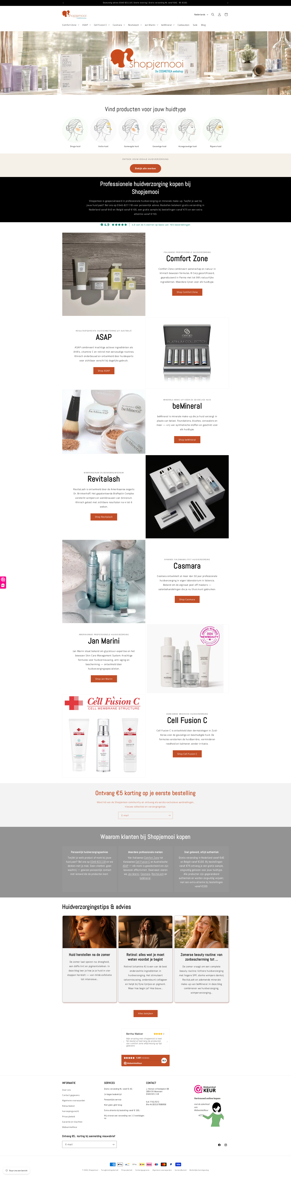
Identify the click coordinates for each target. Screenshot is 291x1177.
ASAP (85, 24)
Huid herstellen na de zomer (89, 954)
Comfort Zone (69, 24)
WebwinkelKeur (69, 1127)
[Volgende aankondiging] (227, 3)
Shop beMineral (187, 439)
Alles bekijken (145, 1013)
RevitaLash (158, 874)
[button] (70, 25)
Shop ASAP (104, 370)
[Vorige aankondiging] (63, 3)
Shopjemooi (93, 1170)
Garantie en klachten (72, 1121)
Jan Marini (150, 24)
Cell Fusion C (100, 24)
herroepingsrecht (70, 1111)
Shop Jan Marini (103, 678)
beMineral (166, 24)
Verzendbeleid (180, 1170)
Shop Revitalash (104, 517)
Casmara (117, 24)
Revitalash (133, 24)
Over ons (66, 1090)
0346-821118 (98, 861)
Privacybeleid (68, 1116)
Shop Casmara (187, 599)
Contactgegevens (142, 1170)
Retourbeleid (68, 1105)
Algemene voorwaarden (73, 1100)
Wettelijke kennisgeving (199, 1170)
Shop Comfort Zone (187, 292)
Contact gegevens (71, 1095)
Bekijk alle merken (145, 168)
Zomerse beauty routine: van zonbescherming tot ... (201, 957)
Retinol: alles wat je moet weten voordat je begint (145, 957)
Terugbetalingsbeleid (109, 1170)
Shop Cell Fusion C (187, 754)
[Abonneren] (169, 815)
